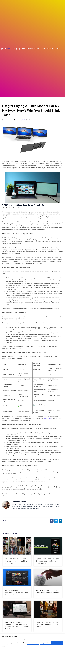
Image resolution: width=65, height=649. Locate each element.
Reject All (45, 643)
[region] (32, 641)
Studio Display (48, 418)
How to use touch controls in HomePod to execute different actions (47, 593)
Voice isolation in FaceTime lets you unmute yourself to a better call (16, 561)
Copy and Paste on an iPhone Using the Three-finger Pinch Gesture (47, 624)
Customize (33, 643)
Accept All (57, 643)
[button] (52, 521)
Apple (23, 48)
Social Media (50, 48)
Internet (43, 48)
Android (57, 48)
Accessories (30, 48)
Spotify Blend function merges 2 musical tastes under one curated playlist (47, 561)
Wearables (36, 48)
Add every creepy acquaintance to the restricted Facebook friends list (16, 593)
